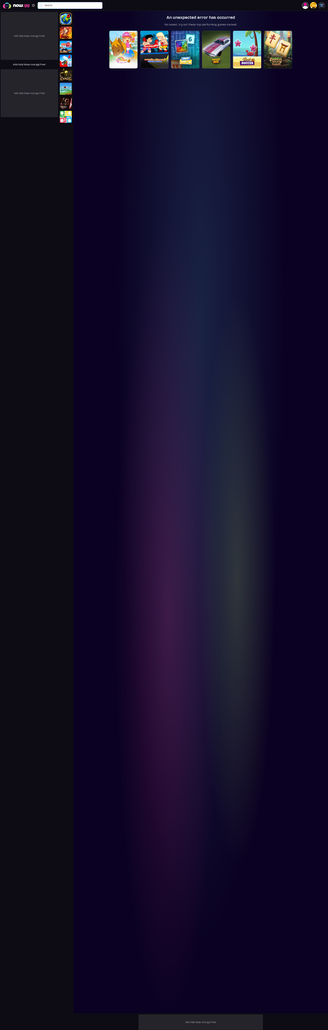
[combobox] (72, 5)
